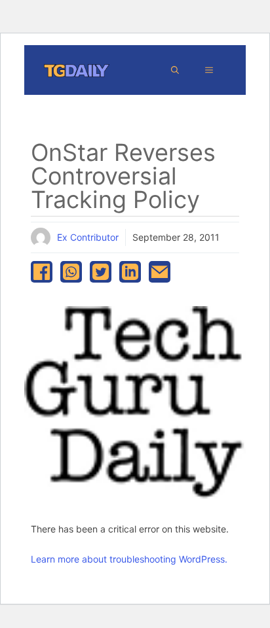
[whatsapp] (71, 272)
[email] (159, 272)
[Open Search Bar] (175, 70)
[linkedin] (130, 272)
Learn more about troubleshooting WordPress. (129, 559)
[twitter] (100, 272)
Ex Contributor (88, 237)
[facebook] (41, 272)
